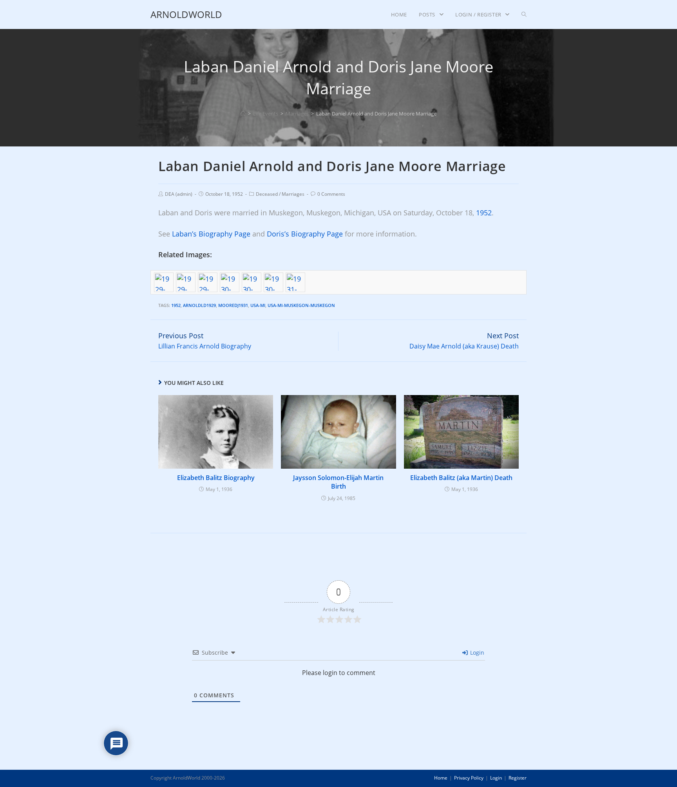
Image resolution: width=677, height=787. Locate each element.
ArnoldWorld (186, 14)
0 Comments (331, 194)
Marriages (293, 194)
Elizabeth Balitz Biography (216, 477)
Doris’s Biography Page (305, 233)
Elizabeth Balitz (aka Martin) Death (461, 477)
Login (476, 652)
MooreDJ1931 (233, 305)
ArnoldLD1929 (199, 305)
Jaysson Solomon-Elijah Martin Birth (338, 482)
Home (440, 777)
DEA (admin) (178, 194)
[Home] (243, 113)
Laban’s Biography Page (211, 233)
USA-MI (257, 305)
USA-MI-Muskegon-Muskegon (301, 305)
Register (518, 777)
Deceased (267, 194)
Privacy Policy (468, 777)
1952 (484, 212)
